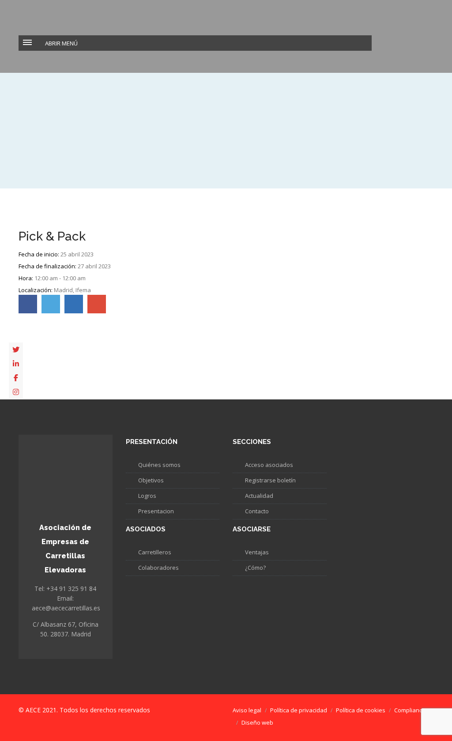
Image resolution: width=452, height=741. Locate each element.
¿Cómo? (255, 568)
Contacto (257, 511)
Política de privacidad (298, 710)
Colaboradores (158, 568)
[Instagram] (16, 392)
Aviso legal (247, 710)
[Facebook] (16, 378)
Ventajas (257, 552)
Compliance (410, 710)
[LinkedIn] (16, 364)
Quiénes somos (159, 465)
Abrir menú (61, 43)
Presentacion (156, 511)
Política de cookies (360, 710)
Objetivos (151, 480)
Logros (147, 496)
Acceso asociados (269, 465)
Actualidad (259, 496)
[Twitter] (16, 349)
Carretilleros (154, 552)
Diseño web (257, 722)
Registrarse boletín (270, 480)
